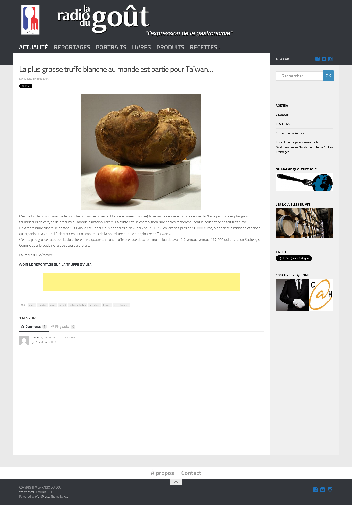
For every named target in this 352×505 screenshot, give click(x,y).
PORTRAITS (111, 47)
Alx (66, 496)
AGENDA (282, 105)
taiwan (106, 304)
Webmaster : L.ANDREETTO (36, 492)
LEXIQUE (282, 115)
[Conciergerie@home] (304, 310)
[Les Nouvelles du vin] (304, 237)
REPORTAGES (72, 47)
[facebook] (317, 59)
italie (31, 304)
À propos (162, 473)
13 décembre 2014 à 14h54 (60, 337)
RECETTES (203, 47)
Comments (35, 327)
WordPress (42, 496)
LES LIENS (283, 124)
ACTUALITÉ (33, 47)
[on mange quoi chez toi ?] (304, 189)
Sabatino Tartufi (78, 304)
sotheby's (94, 304)
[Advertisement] (141, 282)
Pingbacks (64, 327)
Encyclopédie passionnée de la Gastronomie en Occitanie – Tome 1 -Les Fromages (304, 147)
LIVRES (141, 47)
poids (53, 304)
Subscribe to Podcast (291, 133)
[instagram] (330, 59)
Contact (191, 473)
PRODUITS (170, 47)
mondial (42, 304)
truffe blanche (121, 304)
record (62, 304)
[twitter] (323, 59)
